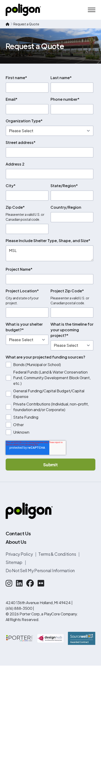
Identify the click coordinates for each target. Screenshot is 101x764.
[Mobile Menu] (91, 10)
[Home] (23, 10)
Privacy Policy (19, 554)
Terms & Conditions (57, 554)
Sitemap (14, 562)
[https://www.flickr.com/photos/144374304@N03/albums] (41, 583)
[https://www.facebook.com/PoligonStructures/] (30, 583)
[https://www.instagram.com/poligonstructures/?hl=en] (9, 583)
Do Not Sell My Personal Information (40, 570)
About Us (16, 542)
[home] (7, 24)
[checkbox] (49, 398)
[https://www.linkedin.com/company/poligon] (19, 583)
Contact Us (18, 533)
